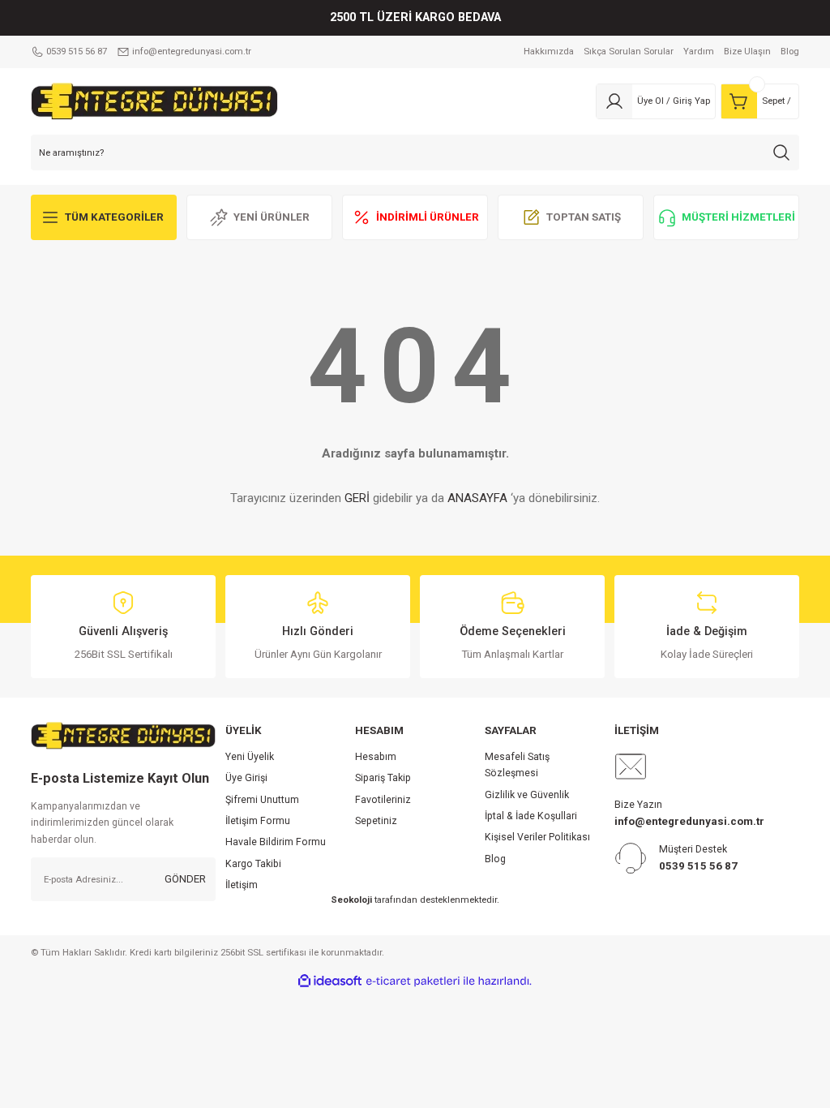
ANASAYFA (477, 498)
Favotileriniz (383, 799)
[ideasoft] (329, 981)
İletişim (241, 885)
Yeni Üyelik (249, 756)
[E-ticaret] (413, 981)
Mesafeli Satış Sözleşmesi (517, 765)
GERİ (357, 498)
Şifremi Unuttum (262, 799)
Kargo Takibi (253, 864)
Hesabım (375, 756)
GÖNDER (185, 879)
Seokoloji (351, 899)
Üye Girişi (246, 778)
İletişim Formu (257, 821)
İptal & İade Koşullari (531, 816)
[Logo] (154, 100)
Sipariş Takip (383, 778)
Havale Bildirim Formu (275, 842)
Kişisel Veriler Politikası (537, 837)
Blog (495, 859)
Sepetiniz (376, 821)
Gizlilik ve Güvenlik (527, 795)
